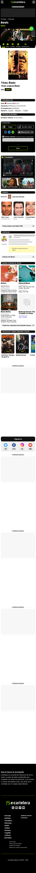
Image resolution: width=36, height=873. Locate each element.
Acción (10, 111)
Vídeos (7, 828)
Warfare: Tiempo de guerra (7, 356)
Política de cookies (14, 845)
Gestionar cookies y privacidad (18, 847)
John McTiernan (18, 197)
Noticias (7, 818)
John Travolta (18, 217)
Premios (7, 830)
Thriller (25, 111)
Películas (11, 19)
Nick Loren (5, 217)
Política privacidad (15, 843)
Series (6, 825)
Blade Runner (21, 355)
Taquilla (7, 833)
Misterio (18, 111)
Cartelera (8, 820)
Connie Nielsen (31, 217)
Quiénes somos (26, 815)
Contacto (24, 818)
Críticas (7, 835)
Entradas (8, 838)
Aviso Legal (12, 841)
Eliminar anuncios (18, 6)
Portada (3, 19)
